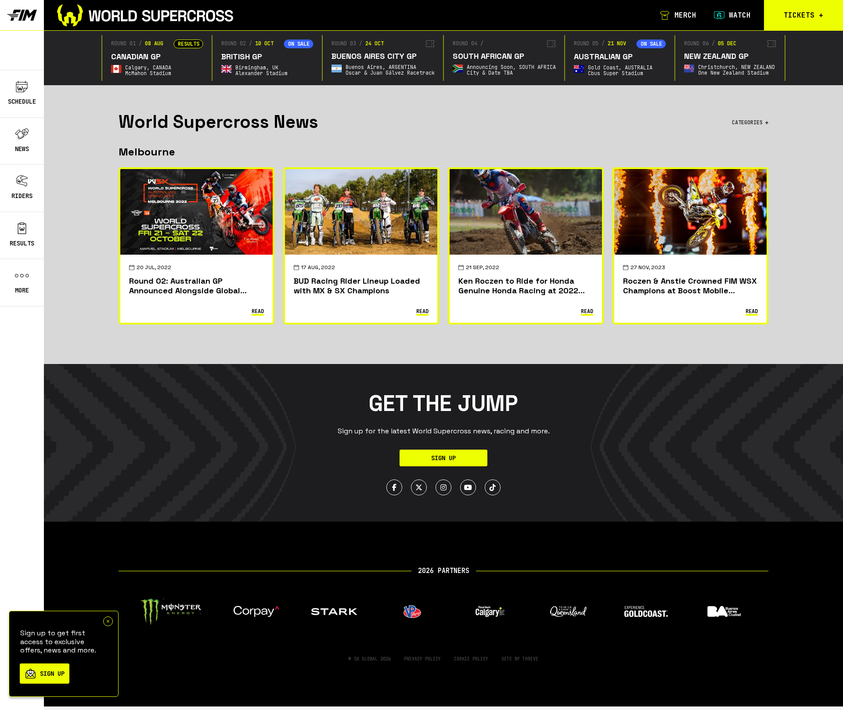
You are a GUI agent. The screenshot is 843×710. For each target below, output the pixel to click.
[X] (419, 487)
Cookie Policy (471, 659)
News (22, 149)
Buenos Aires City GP (374, 56)
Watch (740, 15)
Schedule (22, 101)
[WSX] (145, 15)
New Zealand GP (716, 56)
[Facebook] (394, 487)
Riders (21, 196)
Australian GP (603, 56)
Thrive (530, 659)
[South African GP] (551, 43)
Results (22, 243)
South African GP (488, 56)
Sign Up (443, 458)
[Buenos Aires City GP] (430, 43)
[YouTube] (468, 487)
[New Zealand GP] (771, 43)
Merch (685, 15)
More (22, 291)
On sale (299, 43)
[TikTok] (493, 487)
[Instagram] (443, 487)
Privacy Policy (422, 659)
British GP (241, 56)
